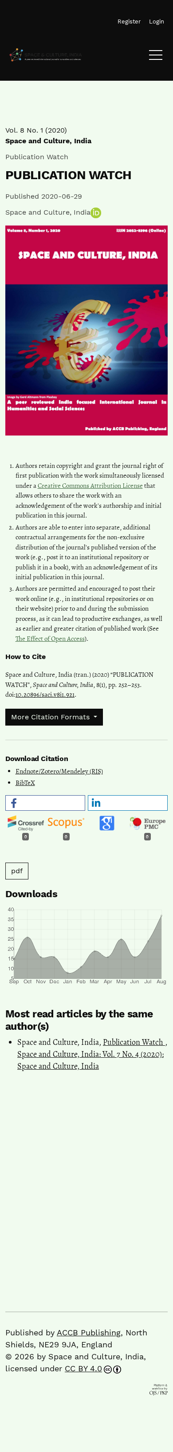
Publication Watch (134, 1042)
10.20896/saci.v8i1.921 (45, 694)
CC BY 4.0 (83, 1368)
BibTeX (25, 782)
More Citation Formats (51, 717)
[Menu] (156, 57)
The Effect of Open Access (50, 638)
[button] (45, 803)
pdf (17, 871)
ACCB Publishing (89, 1332)
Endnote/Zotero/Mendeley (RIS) (59, 771)
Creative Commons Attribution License (90, 485)
